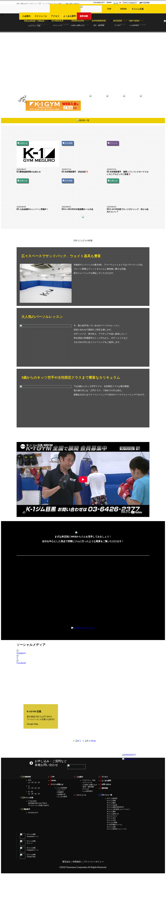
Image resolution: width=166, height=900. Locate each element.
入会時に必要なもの (90, 785)
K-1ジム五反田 (112, 805)
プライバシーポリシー (93, 862)
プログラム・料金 (89, 780)
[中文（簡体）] (117, 4)
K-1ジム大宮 (111, 820)
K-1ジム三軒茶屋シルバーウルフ (118, 809)
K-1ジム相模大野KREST (115, 807)
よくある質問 (62, 796)
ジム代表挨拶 (62, 788)
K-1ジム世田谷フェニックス (117, 829)
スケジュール (87, 782)
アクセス (86, 789)
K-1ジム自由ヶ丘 (113, 814)
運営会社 (66, 862)
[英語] (115, 4)
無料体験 (105, 788)
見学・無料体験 (88, 787)
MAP (110, 3)
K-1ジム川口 (111, 818)
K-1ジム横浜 (111, 803)
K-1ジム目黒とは (57, 784)
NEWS (53, 780)
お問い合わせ (106, 784)
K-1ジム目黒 (111, 801)
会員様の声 (61, 794)
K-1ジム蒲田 (111, 811)
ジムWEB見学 (88, 791)
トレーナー (61, 790)
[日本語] (120, 4)
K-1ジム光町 (111, 827)
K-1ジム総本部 (112, 798)
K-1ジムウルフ (112, 816)
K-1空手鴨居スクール (114, 825)
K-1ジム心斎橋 (112, 822)
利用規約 (77, 862)
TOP (52, 777)
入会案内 (80, 777)
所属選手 (60, 792)
